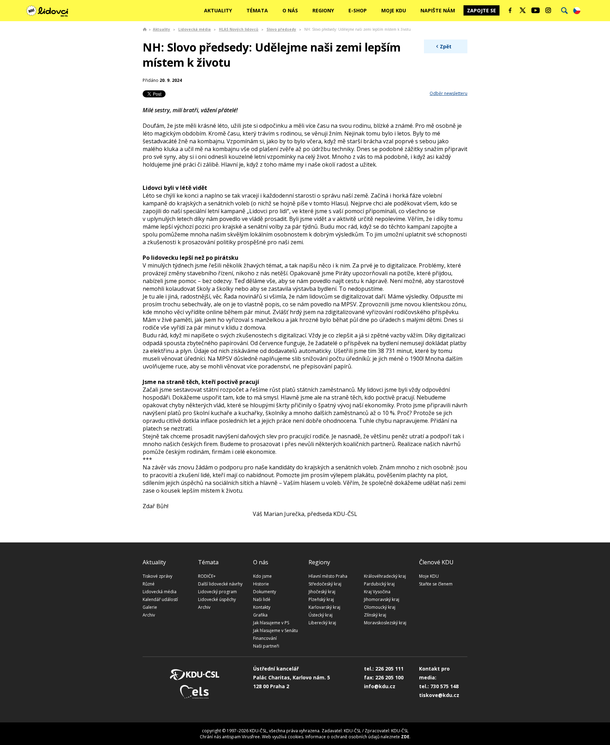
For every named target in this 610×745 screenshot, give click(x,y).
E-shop (357, 10)
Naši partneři (266, 646)
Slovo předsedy (281, 29)
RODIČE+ (207, 576)
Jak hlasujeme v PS (271, 623)
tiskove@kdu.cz (439, 695)
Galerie (150, 607)
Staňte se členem (436, 584)
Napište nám (437, 10)
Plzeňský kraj (321, 599)
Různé (149, 584)
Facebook (510, 10)
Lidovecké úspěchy (217, 599)
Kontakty (261, 607)
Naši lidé (261, 599)
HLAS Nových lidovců (238, 29)
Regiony (323, 10)
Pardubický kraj (379, 584)
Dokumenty (264, 592)
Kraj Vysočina (377, 592)
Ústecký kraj (321, 615)
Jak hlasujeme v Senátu (275, 630)
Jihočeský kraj (322, 592)
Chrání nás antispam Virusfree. (230, 737)
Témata (257, 10)
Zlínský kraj (375, 615)
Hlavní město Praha (328, 576)
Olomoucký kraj (379, 607)
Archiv (149, 615)
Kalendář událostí (160, 599)
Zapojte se (481, 10)
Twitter (522, 10)
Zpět (445, 46)
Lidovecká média (194, 29)
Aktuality (218, 10)
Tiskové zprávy (157, 576)
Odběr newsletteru (448, 93)
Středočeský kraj (325, 584)
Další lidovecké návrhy (220, 584)
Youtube (535, 10)
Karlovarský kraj (324, 607)
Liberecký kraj (322, 623)
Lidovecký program (217, 592)
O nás (290, 10)
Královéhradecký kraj (385, 576)
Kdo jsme (262, 576)
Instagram (548, 10)
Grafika (260, 615)
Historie (261, 584)
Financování (265, 638)
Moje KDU (393, 10)
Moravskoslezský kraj (385, 623)
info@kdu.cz (379, 686)
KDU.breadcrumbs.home (145, 29)
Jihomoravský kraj (381, 599)
